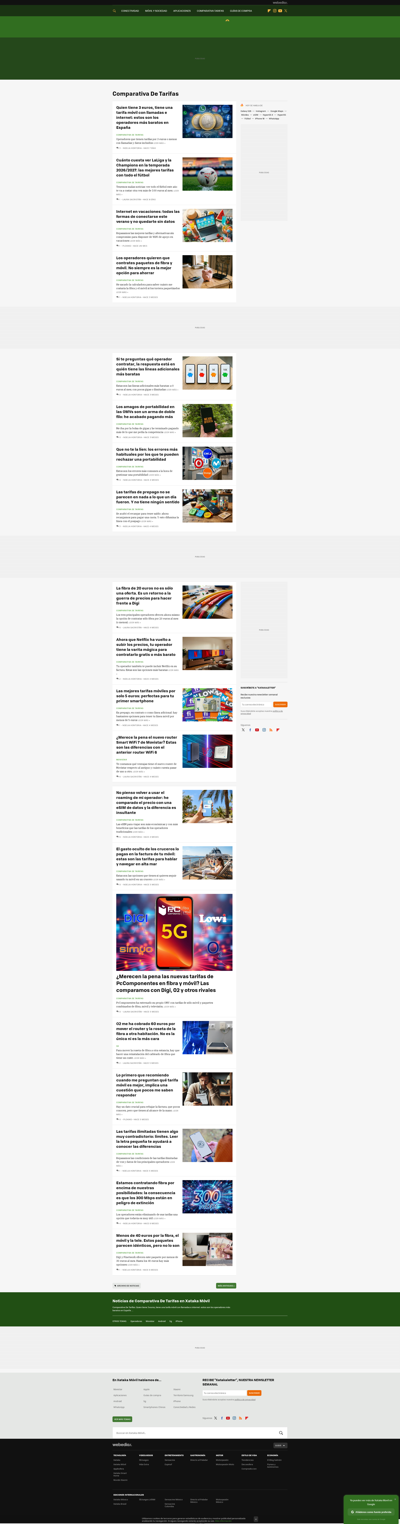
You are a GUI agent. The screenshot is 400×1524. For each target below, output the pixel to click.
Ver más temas (122, 1419)
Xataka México (120, 1499)
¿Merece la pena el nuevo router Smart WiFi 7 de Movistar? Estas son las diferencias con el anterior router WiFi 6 (146, 744)
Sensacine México (174, 1499)
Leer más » (159, 142)
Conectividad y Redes (184, 1407)
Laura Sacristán (131, 199)
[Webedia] (280, 2)
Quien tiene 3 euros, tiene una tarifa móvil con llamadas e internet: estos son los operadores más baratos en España (144, 117)
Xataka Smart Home (120, 1474)
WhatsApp (274, 118)
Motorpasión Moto (225, 1464)
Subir (278, 1445)
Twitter (286, 11)
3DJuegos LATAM (147, 1499)
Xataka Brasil (119, 1503)
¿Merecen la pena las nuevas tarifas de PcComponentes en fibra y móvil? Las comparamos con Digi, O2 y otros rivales (166, 983)
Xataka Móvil (119, 1464)
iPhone (179, 1321)
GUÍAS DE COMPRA (241, 10)
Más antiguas (226, 1285)
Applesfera (118, 1468)
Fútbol (248, 118)
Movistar (121, 759)
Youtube (280, 11)
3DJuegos (144, 1459)
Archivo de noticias (128, 1285)
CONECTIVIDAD (130, 10)
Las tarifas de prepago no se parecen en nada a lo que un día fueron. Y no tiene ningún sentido (147, 497)
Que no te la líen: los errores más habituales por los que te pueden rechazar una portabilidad (147, 454)
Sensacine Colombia (170, 1505)
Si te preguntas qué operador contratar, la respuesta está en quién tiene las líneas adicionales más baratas (148, 366)
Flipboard (269, 11)
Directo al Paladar (199, 1459)
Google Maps (276, 110)
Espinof (168, 1464)
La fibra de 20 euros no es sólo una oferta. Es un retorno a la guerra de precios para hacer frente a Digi (144, 595)
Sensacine (170, 1459)
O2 (117, 1046)
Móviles (245, 114)
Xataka (116, 1459)
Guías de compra (152, 1395)
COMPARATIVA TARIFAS (210, 10)
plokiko (126, 245)
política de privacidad (245, 1399)
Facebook (250, 729)
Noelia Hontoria (132, 147)
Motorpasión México (222, 1500)
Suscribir (280, 704)
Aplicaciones (120, 1395)
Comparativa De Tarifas (129, 135)
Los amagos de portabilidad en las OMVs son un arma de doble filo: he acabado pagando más (145, 411)
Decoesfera (247, 1464)
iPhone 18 (259, 118)
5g (170, 1321)
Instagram (275, 11)
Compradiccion (249, 1468)
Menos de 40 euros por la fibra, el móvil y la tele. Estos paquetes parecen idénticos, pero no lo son (148, 1240)
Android (162, 1321)
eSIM (255, 114)
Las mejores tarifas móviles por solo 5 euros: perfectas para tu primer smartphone (145, 696)
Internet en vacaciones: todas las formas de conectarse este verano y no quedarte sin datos (148, 216)
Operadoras (136, 1321)
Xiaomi (176, 1389)
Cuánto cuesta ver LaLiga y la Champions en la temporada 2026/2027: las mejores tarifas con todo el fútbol (145, 167)
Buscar (281, 1433)
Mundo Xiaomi (120, 1479)
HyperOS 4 (268, 114)
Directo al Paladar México (199, 1500)
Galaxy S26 (246, 110)
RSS (270, 729)
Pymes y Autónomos (272, 1465)
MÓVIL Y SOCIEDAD (156, 10)
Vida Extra (144, 1464)
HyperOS (282, 114)
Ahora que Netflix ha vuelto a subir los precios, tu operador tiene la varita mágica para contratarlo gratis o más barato (145, 646)
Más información (223, 1520)
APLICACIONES (182, 10)
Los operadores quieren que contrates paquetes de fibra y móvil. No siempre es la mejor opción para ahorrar (144, 265)
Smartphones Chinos (154, 1407)
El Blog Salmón (274, 1459)
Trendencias (248, 1459)
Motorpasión (222, 1459)
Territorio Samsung (183, 1395)
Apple (146, 1389)
